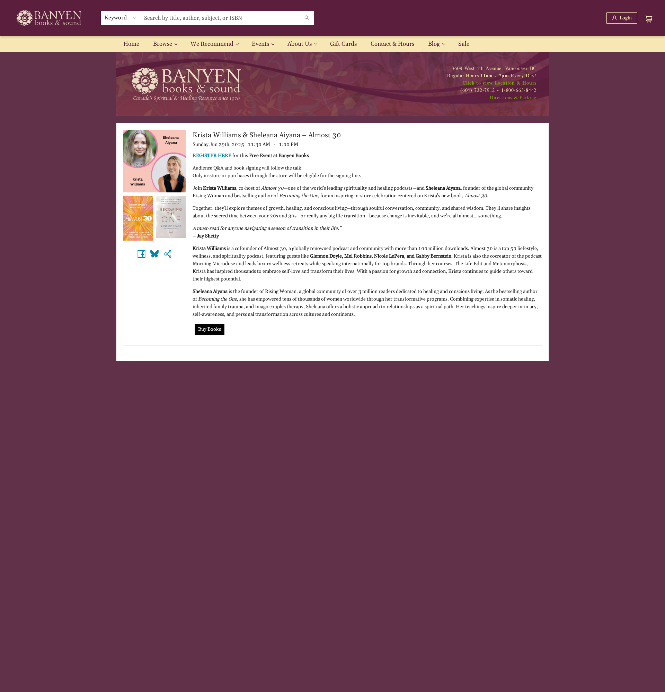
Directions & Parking (513, 97)
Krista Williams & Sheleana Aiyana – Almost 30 (267, 135)
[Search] (307, 18)
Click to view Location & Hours (499, 82)
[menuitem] (131, 44)
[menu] (332, 44)
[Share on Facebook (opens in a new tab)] (141, 253)
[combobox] (121, 17)
